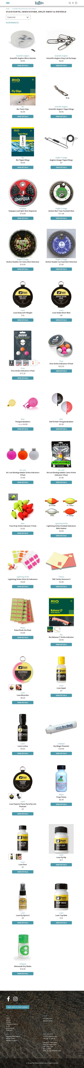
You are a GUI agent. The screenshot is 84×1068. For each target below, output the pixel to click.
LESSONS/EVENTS (12, 1024)
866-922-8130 (47, 1021)
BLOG (8, 1026)
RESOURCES (10, 1028)
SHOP (8, 1018)
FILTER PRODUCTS (12, 22)
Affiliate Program (11, 1040)
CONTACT (9, 1030)
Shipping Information (13, 1036)
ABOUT (8, 1020)
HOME (7, 8)
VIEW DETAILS (22, 65)
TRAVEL (8, 1022)
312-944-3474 (47, 1018)
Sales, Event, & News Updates (18, 1007)
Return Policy (10, 1038)
